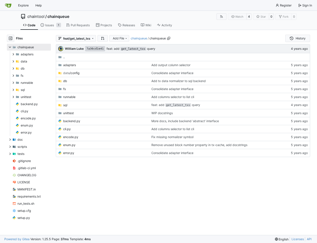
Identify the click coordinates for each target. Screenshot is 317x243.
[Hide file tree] (10, 38)
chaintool (35, 16)
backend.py (71, 121)
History (301, 38)
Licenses (298, 239)
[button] (102, 38)
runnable (69, 97)
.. (64, 57)
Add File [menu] (118, 38)
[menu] (282, 239)
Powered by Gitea (17, 239)
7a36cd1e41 (95, 48)
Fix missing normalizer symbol (172, 137)
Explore (23, 5)
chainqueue (58, 16)
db (65, 81)
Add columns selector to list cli (172, 97)
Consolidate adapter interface (172, 73)
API (309, 239)
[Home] (8, 5)
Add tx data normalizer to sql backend (178, 81)
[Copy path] (168, 38)
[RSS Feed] (221, 16)
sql (65, 105)
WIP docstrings (162, 113)
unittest (68, 113)
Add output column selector (170, 65)
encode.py (70, 137)
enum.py (69, 145)
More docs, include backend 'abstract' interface (185, 121)
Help (38, 5)
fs (64, 89)
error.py (68, 153)
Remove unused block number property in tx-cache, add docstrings (199, 145)
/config (71, 73)
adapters (69, 65)
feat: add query (131, 48)
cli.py (67, 129)
